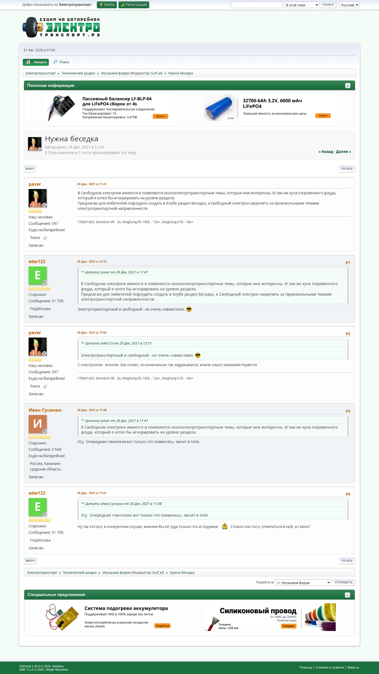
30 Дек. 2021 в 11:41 (92, 493)
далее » (343, 151)
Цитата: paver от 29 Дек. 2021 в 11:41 (116, 272)
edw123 (37, 261)
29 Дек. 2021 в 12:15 (92, 261)
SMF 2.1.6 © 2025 (31, 669)
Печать (347, 169)
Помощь (305, 667)
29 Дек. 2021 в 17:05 (92, 332)
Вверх (30, 561)
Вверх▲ (354, 667)
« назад (326, 151)
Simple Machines (57, 669)
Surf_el (156, 73)
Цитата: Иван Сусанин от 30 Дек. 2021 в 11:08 (123, 503)
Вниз (30, 169)
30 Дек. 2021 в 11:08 (92, 410)
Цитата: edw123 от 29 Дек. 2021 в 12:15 (118, 343)
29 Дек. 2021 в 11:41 (92, 184)
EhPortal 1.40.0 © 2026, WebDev (41, 666)
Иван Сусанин (45, 410)
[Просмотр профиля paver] (35, 148)
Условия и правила (330, 667)
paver (35, 184)
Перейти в (264, 582)
